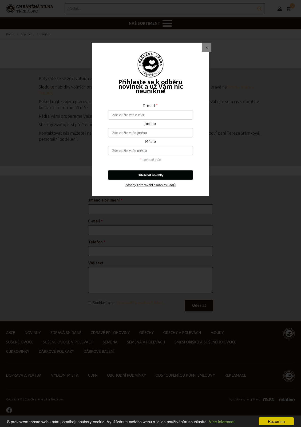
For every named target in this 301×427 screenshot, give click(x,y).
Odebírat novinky (150, 175)
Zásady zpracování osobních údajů (150, 185)
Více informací (221, 421)
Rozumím (276, 421)
